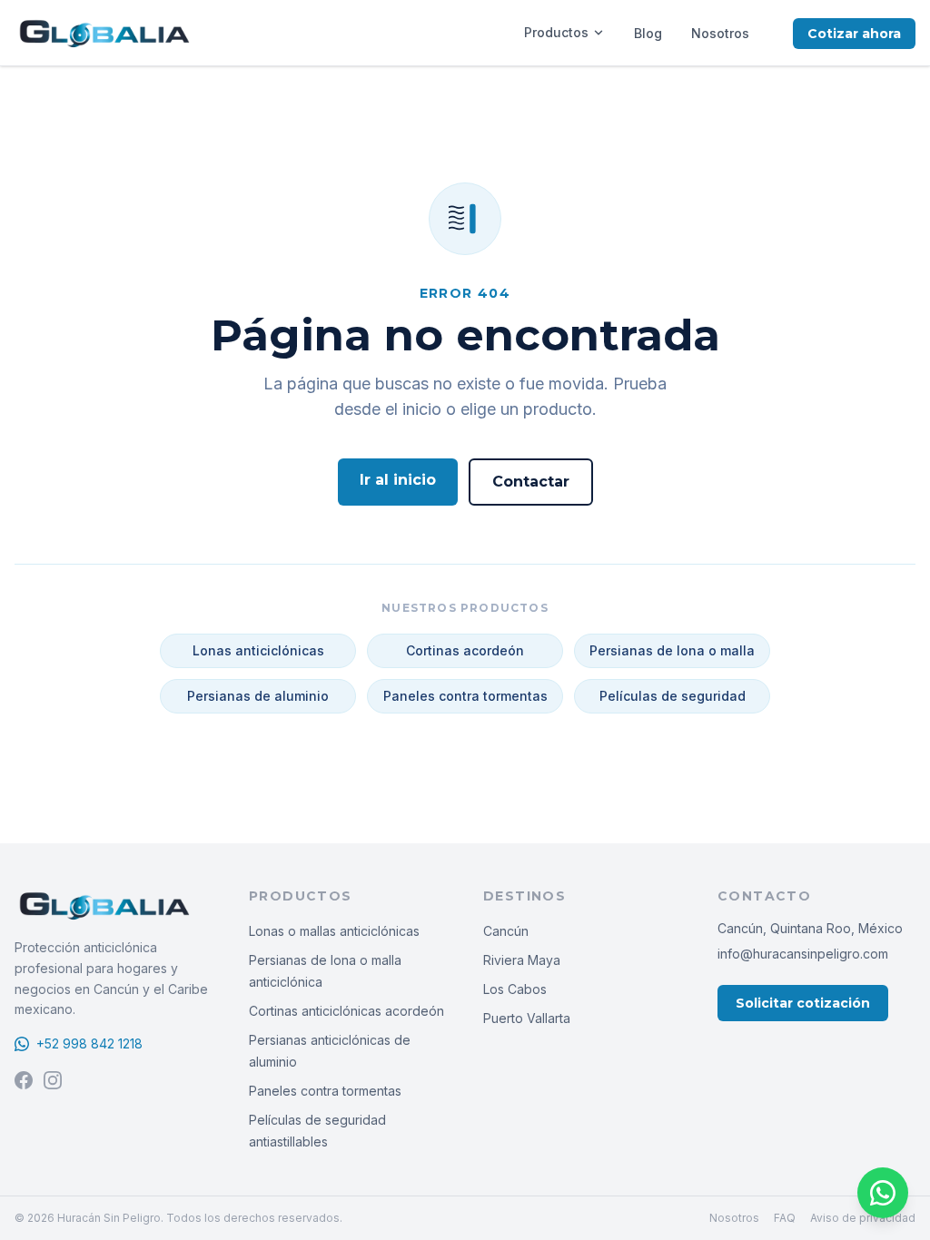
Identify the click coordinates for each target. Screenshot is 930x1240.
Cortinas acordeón (465, 650)
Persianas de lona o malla (672, 650)
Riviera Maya (521, 960)
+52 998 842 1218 (89, 1043)
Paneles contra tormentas (465, 696)
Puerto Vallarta (526, 1018)
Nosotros (720, 33)
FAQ (785, 1218)
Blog (648, 33)
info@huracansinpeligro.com (802, 953)
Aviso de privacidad (862, 1218)
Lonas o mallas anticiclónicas (334, 931)
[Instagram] (53, 1080)
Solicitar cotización (803, 1003)
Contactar (530, 481)
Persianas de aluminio (258, 696)
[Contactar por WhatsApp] (882, 1192)
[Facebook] (24, 1080)
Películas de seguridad (672, 696)
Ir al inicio (398, 479)
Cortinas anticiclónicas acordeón (346, 1011)
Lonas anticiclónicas (258, 650)
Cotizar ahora (854, 33)
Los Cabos (515, 989)
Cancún (506, 931)
